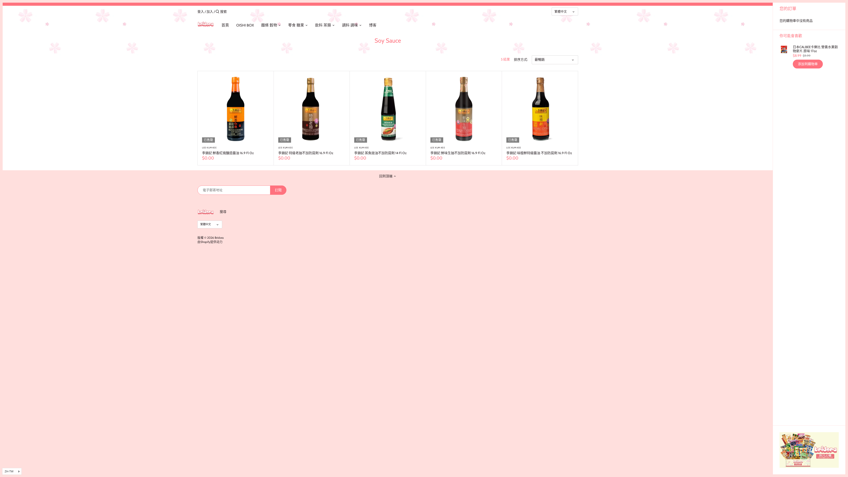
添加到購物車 (808, 64)
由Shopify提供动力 (210, 242)
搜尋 (223, 212)
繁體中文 (561, 11)
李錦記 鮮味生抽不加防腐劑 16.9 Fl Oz (457, 150)
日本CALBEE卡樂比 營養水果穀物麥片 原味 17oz (815, 49)
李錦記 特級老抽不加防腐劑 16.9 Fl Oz (305, 150)
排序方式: (521, 60)
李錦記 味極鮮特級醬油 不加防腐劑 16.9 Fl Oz (539, 150)
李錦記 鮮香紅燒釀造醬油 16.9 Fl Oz (228, 150)
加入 (209, 12)
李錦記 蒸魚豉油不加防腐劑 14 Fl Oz (380, 150)
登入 (200, 12)
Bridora (219, 237)
